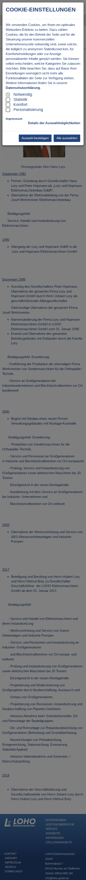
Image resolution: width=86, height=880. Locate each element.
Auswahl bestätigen (35, 138)
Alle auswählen (66, 138)
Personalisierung (28, 110)
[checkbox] (8, 94)
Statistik (20, 99)
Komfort (20, 105)
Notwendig (22, 94)
